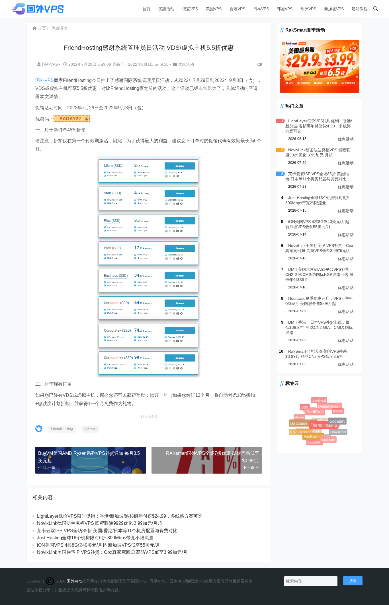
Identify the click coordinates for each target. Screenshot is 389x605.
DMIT (339, 428)
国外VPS (50, 64)
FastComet (301, 424)
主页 (41, 28)
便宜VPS (190, 9)
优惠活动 (166, 9)
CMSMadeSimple (319, 442)
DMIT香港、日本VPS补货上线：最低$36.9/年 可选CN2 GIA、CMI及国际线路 (319, 327)
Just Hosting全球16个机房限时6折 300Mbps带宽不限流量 (95, 537)
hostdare (314, 426)
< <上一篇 (47, 467)
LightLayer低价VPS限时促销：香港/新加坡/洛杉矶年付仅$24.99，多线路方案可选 (119, 516)
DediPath (307, 404)
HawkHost (329, 423)
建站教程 (360, 9)
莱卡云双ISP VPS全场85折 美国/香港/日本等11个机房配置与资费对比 (107, 530)
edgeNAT (311, 439)
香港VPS (237, 9)
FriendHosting (62, 429)
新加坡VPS (334, 9)
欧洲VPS (308, 9)
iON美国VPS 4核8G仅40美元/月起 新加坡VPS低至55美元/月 (98, 545)
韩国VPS (284, 9)
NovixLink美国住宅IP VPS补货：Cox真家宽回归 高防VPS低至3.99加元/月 (112, 552)
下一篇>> (251, 467)
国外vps (90, 429)
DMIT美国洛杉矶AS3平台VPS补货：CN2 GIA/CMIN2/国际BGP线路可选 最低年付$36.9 (319, 274)
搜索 (353, 581)
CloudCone (334, 435)
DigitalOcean (324, 401)
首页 (146, 9)
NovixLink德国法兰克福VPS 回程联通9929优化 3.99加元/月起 (99, 523)
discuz (337, 411)
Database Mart (299, 419)
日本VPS (261, 9)
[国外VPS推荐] (37, 8)
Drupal (327, 440)
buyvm (337, 418)
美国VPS (214, 9)
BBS (311, 412)
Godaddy (324, 408)
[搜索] (376, 8)
